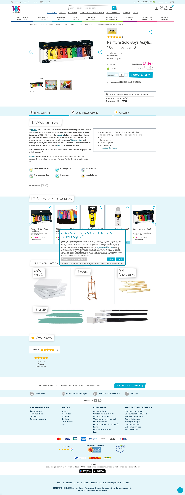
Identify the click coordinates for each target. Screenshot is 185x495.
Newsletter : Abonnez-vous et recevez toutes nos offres (62, 386)
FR (173, 2)
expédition (150, 69)
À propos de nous (36, 411)
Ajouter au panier (139, 75)
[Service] (156, 7)
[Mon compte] (166, 7)
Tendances (72, 13)
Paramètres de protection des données (106, 424)
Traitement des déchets (38, 419)
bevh (102, 446)
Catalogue (65, 411)
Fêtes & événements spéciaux (92, 13)
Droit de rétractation (100, 422)
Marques (126, 13)
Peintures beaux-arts (76, 24)
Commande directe (99, 411)
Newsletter (65, 419)
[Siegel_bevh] (94, 450)
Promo (135, 13)
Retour (95, 427)
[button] (31, 52)
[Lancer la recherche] (114, 7)
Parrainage (65, 416)
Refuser (111, 259)
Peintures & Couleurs (45, 24)
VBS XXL (62, 13)
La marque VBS (35, 416)
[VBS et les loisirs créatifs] (16, 9)
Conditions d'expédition (101, 416)
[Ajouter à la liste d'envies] (151, 31)
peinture (34, 130)
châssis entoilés (76, 140)
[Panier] (170, 7)
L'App (95, 432)
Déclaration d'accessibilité (102, 429)
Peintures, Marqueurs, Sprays (60, 24)
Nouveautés (52, 13)
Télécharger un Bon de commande (104, 419)
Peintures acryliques (89, 24)
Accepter (120, 259)
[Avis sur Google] (66, 448)
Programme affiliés (36, 414)
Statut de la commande (133, 427)
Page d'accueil (33, 24)
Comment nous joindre (132, 424)
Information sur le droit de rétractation (110, 263)
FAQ (63, 424)
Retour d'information (132, 429)
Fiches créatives (113, 13)
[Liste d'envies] (161, 7)
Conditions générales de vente (103, 414)
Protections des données (70, 263)
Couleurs (32, 156)
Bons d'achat (66, 414)
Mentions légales (88, 263)
